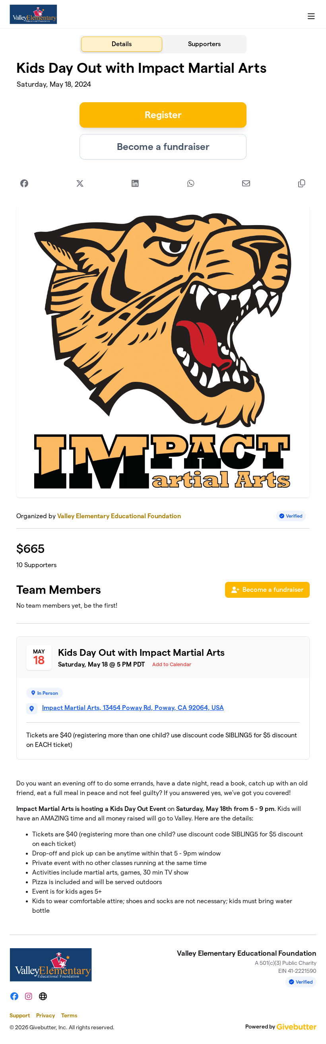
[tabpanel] (163, 491)
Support (20, 1015)
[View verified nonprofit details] (291, 516)
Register (163, 114)
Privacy (45, 1015)
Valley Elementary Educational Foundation (119, 516)
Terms (69, 1015)
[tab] (122, 44)
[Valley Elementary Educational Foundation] (33, 14)
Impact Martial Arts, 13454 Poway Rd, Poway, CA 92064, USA (133, 707)
